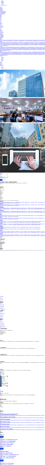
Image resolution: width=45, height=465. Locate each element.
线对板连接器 (1, 415)
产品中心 (1, 17)
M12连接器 (1, 19)
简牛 (0, 30)
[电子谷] (22, 11)
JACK (0, 39)
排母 (0, 28)
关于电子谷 (2, 4)
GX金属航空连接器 (2, 23)
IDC (0, 31)
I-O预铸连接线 (1, 44)
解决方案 (1, 48)
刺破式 (1, 32)
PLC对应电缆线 (2, 46)
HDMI (0, 38)
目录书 (2, 192)
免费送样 (2, 193)
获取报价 (2, 194)
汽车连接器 (1, 42)
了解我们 (1, 426)
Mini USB (1, 35)
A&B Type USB (2, 36)
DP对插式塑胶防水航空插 (3, 21)
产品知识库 (2, 3)
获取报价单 (2, 2)
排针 (0, 27)
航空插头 (4, 415)
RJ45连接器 (7, 415)
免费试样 (2, 1)
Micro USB (1, 34)
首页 (0, 16)
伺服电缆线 (1, 47)
